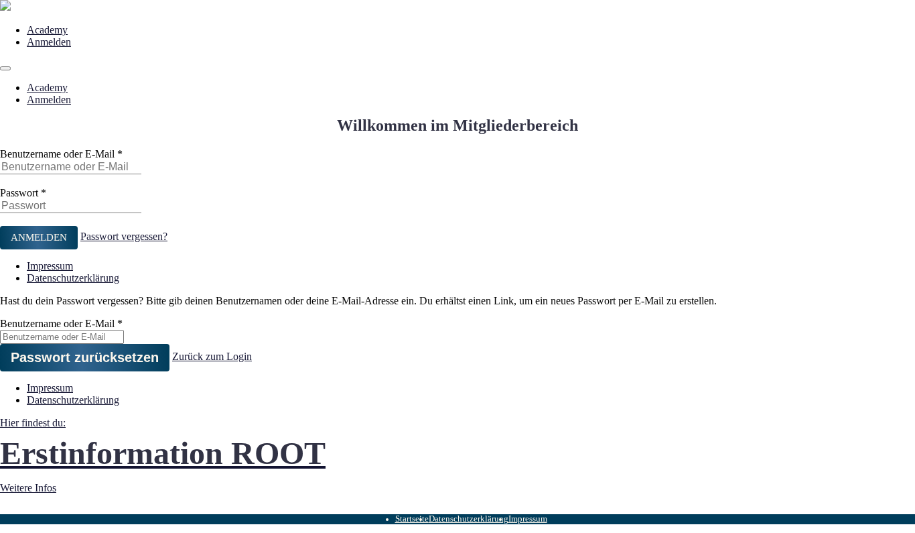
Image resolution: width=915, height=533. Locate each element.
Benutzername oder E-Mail (57, 154)
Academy (47, 30)
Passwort (19, 192)
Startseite (412, 519)
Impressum (50, 266)
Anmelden (49, 42)
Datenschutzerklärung (73, 278)
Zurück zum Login (212, 356)
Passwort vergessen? (123, 236)
